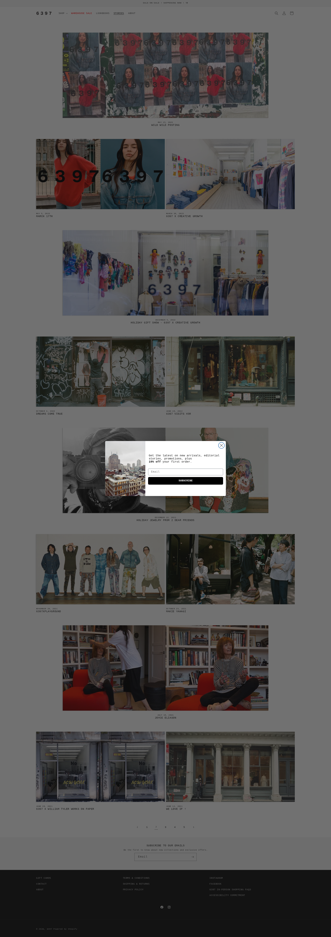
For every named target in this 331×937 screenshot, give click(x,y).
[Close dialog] (221, 445)
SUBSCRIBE (186, 480)
